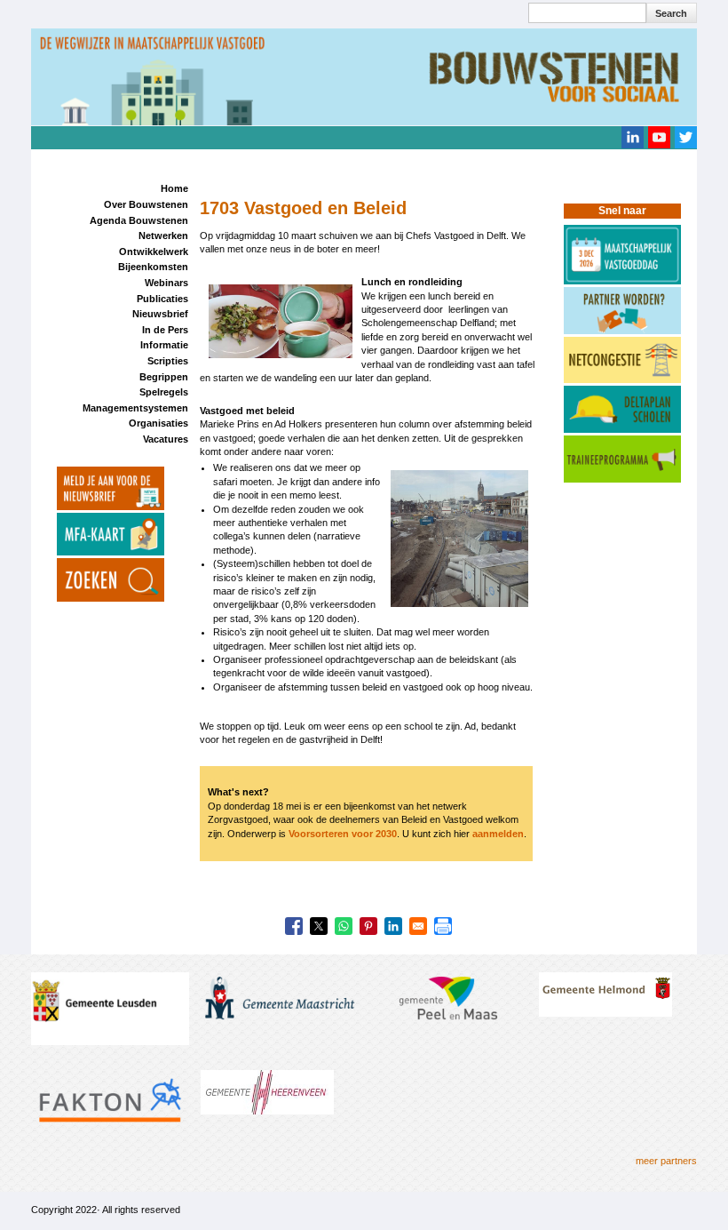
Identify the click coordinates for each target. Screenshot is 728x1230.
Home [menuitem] (174, 188)
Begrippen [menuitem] (163, 376)
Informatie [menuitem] (164, 344)
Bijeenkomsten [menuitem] (153, 266)
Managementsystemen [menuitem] (135, 408)
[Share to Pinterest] (368, 926)
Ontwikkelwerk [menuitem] (153, 251)
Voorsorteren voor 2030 (343, 833)
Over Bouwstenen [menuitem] (146, 204)
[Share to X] (319, 926)
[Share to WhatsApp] (343, 926)
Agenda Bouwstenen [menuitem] (139, 220)
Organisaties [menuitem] (158, 423)
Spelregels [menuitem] (163, 392)
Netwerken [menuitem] (163, 235)
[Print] (443, 926)
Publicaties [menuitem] (162, 298)
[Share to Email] (418, 926)
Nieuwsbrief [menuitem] (160, 313)
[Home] (364, 75)
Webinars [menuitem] (166, 282)
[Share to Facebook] (294, 926)
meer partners (666, 1160)
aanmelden (498, 833)
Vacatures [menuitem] (165, 439)
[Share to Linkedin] (393, 926)
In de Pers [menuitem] (165, 329)
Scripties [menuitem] (167, 360)
